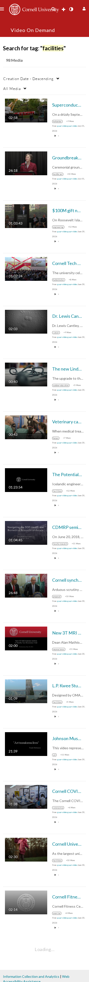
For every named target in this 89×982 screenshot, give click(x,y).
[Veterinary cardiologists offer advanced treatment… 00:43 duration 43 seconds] (26, 427)
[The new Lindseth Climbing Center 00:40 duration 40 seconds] (26, 374)
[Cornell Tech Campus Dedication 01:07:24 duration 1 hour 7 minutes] (26, 268)
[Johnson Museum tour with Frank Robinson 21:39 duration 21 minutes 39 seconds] (26, 744)
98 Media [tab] (14, 60)
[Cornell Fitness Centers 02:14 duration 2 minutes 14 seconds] (26, 902)
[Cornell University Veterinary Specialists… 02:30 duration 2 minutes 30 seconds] (26, 849)
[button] (83, 8)
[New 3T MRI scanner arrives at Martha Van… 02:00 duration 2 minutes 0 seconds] (26, 638)
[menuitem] (53, 9)
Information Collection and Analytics (31, 976)
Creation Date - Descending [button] (28, 78)
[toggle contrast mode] (71, 9)
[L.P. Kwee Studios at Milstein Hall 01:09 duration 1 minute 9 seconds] (26, 691)
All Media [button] (12, 88)
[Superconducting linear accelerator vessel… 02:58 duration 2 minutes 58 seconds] (26, 110)
